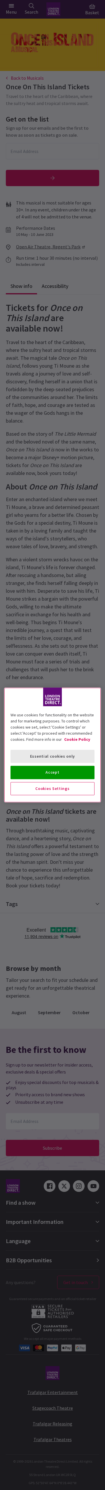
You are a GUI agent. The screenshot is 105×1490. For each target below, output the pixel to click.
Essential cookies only (52, 756)
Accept (52, 772)
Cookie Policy (77, 739)
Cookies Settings (52, 788)
